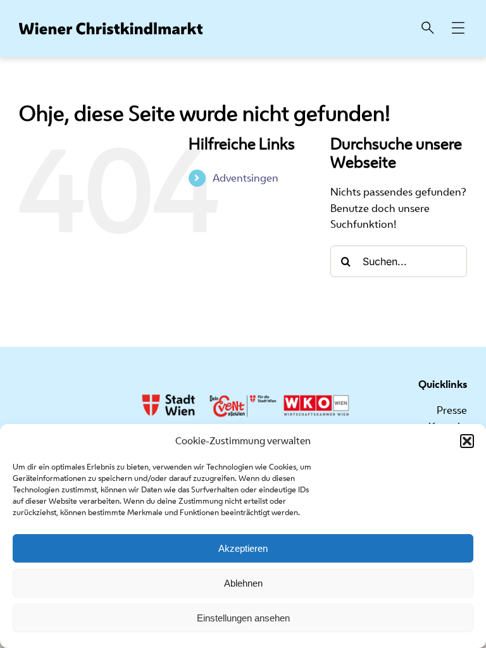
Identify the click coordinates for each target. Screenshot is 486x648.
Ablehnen (243, 583)
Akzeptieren (243, 548)
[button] (467, 441)
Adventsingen (245, 178)
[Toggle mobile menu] (458, 29)
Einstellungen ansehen (243, 618)
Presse (452, 410)
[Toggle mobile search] (428, 29)
